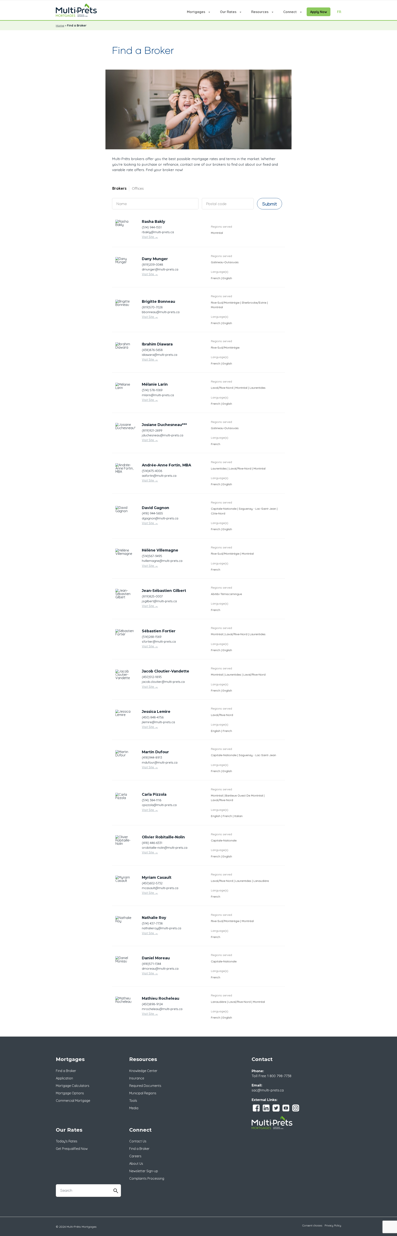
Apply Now (318, 12)
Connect (290, 12)
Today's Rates (66, 1141)
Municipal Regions (142, 1093)
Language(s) (219, 271)
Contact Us (137, 1141)
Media (133, 1108)
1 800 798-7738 (279, 1075)
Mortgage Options (70, 1093)
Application (64, 1078)
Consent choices (312, 1225)
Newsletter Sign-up (143, 1171)
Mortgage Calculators (72, 1085)
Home (60, 25)
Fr (339, 11)
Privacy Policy (333, 1225)
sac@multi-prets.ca (268, 1090)
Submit (269, 203)
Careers (135, 1156)
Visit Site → (150, 237)
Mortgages (196, 12)
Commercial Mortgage (73, 1100)
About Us (136, 1163)
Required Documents (145, 1085)
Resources (259, 12)
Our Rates (228, 12)
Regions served (221, 226)
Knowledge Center (143, 1070)
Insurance (136, 1078)
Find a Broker (66, 1070)
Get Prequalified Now (72, 1148)
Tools (133, 1100)
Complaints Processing (146, 1178)
